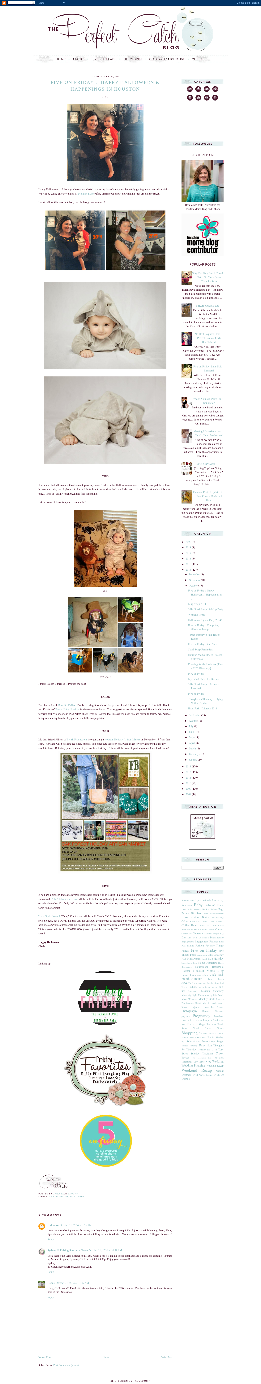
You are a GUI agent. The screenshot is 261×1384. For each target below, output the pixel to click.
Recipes (192, 1024)
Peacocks (208, 1007)
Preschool (219, 1016)
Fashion (199, 945)
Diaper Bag (218, 933)
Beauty (185, 913)
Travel (220, 1053)
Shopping (190, 1033)
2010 (189, 783)
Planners (206, 1011)
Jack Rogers (216, 978)
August (193, 720)
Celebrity (194, 921)
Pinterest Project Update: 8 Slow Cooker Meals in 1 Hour (207, 496)
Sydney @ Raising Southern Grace (68, 1250)
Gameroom (202, 954)
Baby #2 (210, 905)
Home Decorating (207, 962)
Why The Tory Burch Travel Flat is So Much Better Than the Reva (207, 277)
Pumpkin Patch (210, 1020)
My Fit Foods (210, 1003)
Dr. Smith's (204, 937)
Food (193, 954)
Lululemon (193, 991)
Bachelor (197, 909)
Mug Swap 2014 (197, 604)
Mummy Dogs (86, 193)
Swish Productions (77, 739)
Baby (198, 904)
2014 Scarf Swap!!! (207, 463)
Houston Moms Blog (208, 970)
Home (106, 1357)
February (194, 754)
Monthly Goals (207, 999)
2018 (189, 547)
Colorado (202, 929)
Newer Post (44, 1357)
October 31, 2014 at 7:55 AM (76, 1225)
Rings (202, 1024)
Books (205, 917)
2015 (189, 564)
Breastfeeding (218, 917)
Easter (220, 937)
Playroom (219, 1011)
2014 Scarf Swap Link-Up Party (205, 609)
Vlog (208, 1061)
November (195, 580)
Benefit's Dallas (66, 705)
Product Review (192, 1020)
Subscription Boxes (197, 1041)
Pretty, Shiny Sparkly (67, 709)
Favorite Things (215, 945)
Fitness (185, 950)
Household (218, 966)
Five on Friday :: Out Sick (202, 644)
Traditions (207, 1053)
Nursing (185, 1007)
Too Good (212, 1049)
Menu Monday (205, 995)
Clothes (220, 921)
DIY (189, 937)
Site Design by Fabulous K (130, 1381)
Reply (51, 1239)
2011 (189, 777)
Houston (186, 971)
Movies (190, 1003)
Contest (197, 933)
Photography (189, 1011)
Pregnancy (201, 1015)
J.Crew (205, 974)
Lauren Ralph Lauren (207, 987)
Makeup (205, 991)
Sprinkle (192, 1037)
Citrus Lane (208, 921)
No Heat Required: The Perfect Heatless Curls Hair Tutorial (208, 338)
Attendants (187, 905)
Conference (187, 933)
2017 (189, 553)
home (184, 962)
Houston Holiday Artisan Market (123, 739)
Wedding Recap (215, 1065)
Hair (184, 958)
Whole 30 (219, 1074)
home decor (192, 962)
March (193, 748)
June (192, 732)
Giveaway (219, 954)
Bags (221, 909)
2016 (189, 558)
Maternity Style (189, 995)
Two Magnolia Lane (202, 1057)
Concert (219, 929)
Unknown (53, 1225)
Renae (51, 1283)
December (195, 574)
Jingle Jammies (199, 983)
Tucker (185, 1057)
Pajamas (196, 1007)
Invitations (195, 975)
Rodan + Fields (215, 1024)
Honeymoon (201, 966)
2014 (189, 569)
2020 (189, 542)
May (192, 737)
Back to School (210, 909)
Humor (185, 975)
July (191, 726)
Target (220, 1041)
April (192, 743)
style (184, 1041)
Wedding (218, 1061)
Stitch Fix (202, 1037)
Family (190, 945)
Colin (214, 925)
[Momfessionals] (105, 1107)
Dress (213, 937)
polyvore (186, 1016)
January (193, 759)
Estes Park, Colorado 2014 (202, 708)
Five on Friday (58, 1196)
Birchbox (196, 913)
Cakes (185, 921)
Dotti (195, 937)
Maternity (218, 991)
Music (198, 1003)
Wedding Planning (193, 1065)
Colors (211, 929)
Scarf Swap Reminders (200, 649)
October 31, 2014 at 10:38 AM (105, 1250)
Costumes (207, 933)
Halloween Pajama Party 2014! (205, 620)
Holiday (219, 958)
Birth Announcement (213, 913)
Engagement (188, 941)
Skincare (212, 1033)
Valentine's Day (190, 1061)
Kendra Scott (213, 983)
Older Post (166, 1357)
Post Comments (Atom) (66, 1365)
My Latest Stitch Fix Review (203, 679)
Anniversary (218, 900)
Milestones (192, 999)
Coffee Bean (189, 925)
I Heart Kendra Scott (207, 305)
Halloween (77, 1196)
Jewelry (186, 982)
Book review (190, 917)
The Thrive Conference (65, 899)
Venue (202, 1061)
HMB (210, 958)
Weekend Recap (196, 614)
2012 (189, 772)
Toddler (202, 1049)
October (193, 585)
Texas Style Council (49, 916)
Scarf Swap (202, 1028)
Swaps (212, 1041)
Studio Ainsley (215, 1037)
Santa (184, 1028)
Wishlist (186, 1079)
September (195, 715)
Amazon (185, 900)
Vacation (219, 1057)
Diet (184, 937)
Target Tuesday (189, 1045)
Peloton (220, 1007)
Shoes (220, 1028)
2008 (189, 794)
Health (204, 958)
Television (205, 1045)
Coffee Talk (205, 925)
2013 (189, 766)
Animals (206, 900)
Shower (203, 1033)
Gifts (210, 954)
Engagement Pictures (206, 941)
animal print (195, 900)
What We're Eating (202, 1074)
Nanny (221, 1003)
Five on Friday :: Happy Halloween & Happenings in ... (205, 594)
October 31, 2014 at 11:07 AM (72, 1283)
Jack (213, 974)
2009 (189, 788)
